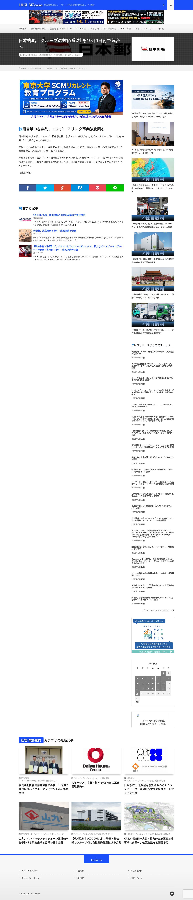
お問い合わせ (136, 878)
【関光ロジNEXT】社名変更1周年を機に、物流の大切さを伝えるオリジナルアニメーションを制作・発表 (153, 433)
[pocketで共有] (97, 187)
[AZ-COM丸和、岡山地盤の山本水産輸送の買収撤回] (25, 219)
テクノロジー (132, 780)
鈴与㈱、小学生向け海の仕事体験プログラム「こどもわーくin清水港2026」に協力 (153, 598)
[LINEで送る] (115, 187)
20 (153, 688)
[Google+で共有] (62, 187)
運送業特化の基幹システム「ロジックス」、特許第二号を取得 (153, 548)
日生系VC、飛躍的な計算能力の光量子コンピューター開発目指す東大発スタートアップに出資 (149, 789)
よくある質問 (136, 870)
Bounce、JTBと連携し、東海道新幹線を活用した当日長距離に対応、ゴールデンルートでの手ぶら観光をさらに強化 (153, 561)
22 (163, 688)
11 (142, 683)
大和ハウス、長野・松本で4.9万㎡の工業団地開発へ (95, 784)
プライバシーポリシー (31, 878)
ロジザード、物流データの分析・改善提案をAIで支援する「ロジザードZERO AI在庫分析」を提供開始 (153, 483)
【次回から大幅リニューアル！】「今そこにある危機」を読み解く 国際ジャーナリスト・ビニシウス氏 (153, 188)
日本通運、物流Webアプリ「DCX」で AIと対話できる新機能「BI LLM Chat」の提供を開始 (152, 519)
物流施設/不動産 (38, 28)
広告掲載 (80, 870)
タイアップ (149, 28)
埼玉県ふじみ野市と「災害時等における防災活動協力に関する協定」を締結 (153, 586)
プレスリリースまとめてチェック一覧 (158, 610)
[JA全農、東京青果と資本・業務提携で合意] (25, 235)
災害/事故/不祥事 (57, 28)
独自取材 (23, 28)
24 (137, 693)
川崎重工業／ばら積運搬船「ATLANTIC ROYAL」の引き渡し (152, 507)
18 (142, 688)
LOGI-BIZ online (33, 894)
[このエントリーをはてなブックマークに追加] (80, 187)
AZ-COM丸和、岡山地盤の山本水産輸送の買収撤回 (59, 215)
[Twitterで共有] (45, 187)
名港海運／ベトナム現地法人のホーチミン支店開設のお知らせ (153, 352)
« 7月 (137, 702)
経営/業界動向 (110, 28)
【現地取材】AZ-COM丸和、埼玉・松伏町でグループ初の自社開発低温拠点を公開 (96, 840)
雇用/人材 (95, 28)
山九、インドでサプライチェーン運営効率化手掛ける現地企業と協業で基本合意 (44, 840)
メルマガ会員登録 (29, 870)
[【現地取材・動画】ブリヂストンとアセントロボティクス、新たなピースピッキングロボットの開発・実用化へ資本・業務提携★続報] (25, 251)
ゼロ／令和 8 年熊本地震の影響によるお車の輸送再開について (153, 574)
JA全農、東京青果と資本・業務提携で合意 (54, 230)
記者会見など (107, 834)
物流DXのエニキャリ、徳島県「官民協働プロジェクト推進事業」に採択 (152, 470)
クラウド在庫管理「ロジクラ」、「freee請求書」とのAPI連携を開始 (152, 405)
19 (148, 688)
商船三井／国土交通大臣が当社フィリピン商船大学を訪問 (153, 458)
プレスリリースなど (72, 55)
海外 (63, 834)
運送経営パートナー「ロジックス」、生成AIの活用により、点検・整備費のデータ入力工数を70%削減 (153, 446)
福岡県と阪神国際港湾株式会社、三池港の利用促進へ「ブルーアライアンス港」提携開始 (44, 789)
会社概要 (80, 878)
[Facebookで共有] (27, 187)
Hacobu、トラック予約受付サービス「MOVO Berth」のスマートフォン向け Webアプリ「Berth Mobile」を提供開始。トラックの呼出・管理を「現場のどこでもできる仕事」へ (153, 533)
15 (163, 683)
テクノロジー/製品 (78, 28)
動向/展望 (60, 55)
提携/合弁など (51, 780)
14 (158, 683)
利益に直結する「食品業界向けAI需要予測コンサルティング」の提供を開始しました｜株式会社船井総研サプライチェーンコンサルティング (153, 418)
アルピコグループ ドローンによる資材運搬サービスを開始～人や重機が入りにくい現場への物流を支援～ (153, 392)
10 (137, 683)
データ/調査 (126, 28)
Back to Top (96, 860)
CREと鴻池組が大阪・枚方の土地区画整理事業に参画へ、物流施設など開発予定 (149, 840)
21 (158, 688)
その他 (161, 28)
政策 (137, 28)
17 (137, 688)
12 (148, 683)
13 (153, 683)
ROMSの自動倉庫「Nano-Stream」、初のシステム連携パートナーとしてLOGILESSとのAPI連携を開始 (152, 366)
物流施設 (97, 834)
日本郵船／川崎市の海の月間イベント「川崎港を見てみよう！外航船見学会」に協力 (153, 495)
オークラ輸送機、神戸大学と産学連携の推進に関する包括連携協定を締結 (153, 379)
